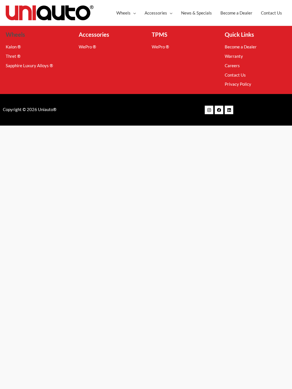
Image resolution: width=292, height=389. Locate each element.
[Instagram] (209, 110)
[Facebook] (219, 110)
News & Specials (196, 12)
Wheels (15, 34)
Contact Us (271, 12)
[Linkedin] (229, 110)
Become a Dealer (236, 12)
